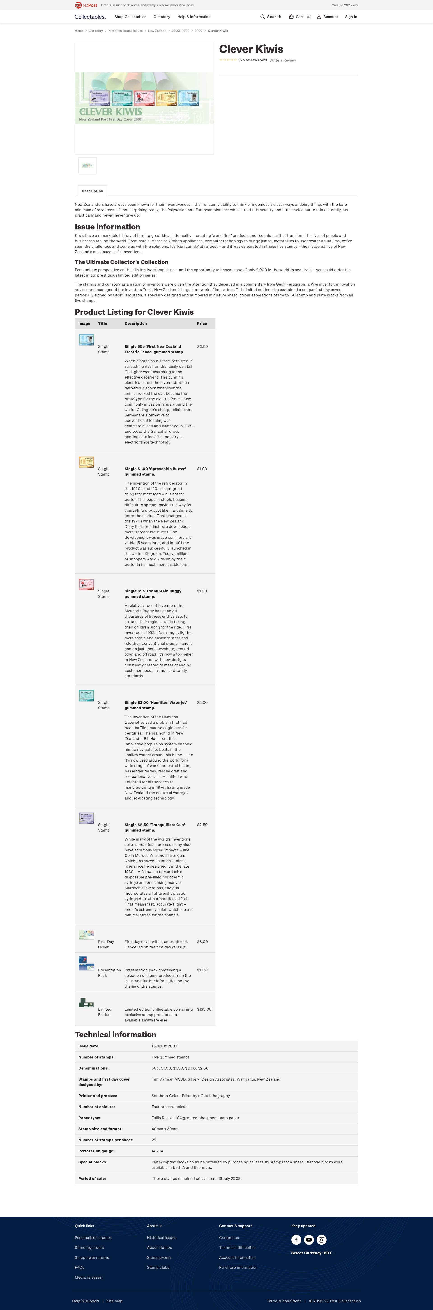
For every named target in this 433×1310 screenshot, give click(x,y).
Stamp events (159, 1257)
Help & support (85, 1301)
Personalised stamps (93, 1237)
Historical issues (161, 1237)
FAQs (79, 1267)
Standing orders (89, 1247)
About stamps (159, 1247)
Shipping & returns (92, 1257)
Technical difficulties (237, 1247)
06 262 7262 (348, 5)
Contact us (229, 1237)
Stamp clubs (158, 1267)
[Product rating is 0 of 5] (228, 60)
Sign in (351, 16)
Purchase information (238, 1267)
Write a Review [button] (282, 60)
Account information (237, 1257)
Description (92, 191)
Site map (115, 1301)
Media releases (88, 1277)
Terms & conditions (284, 1301)
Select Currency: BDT (312, 1253)
